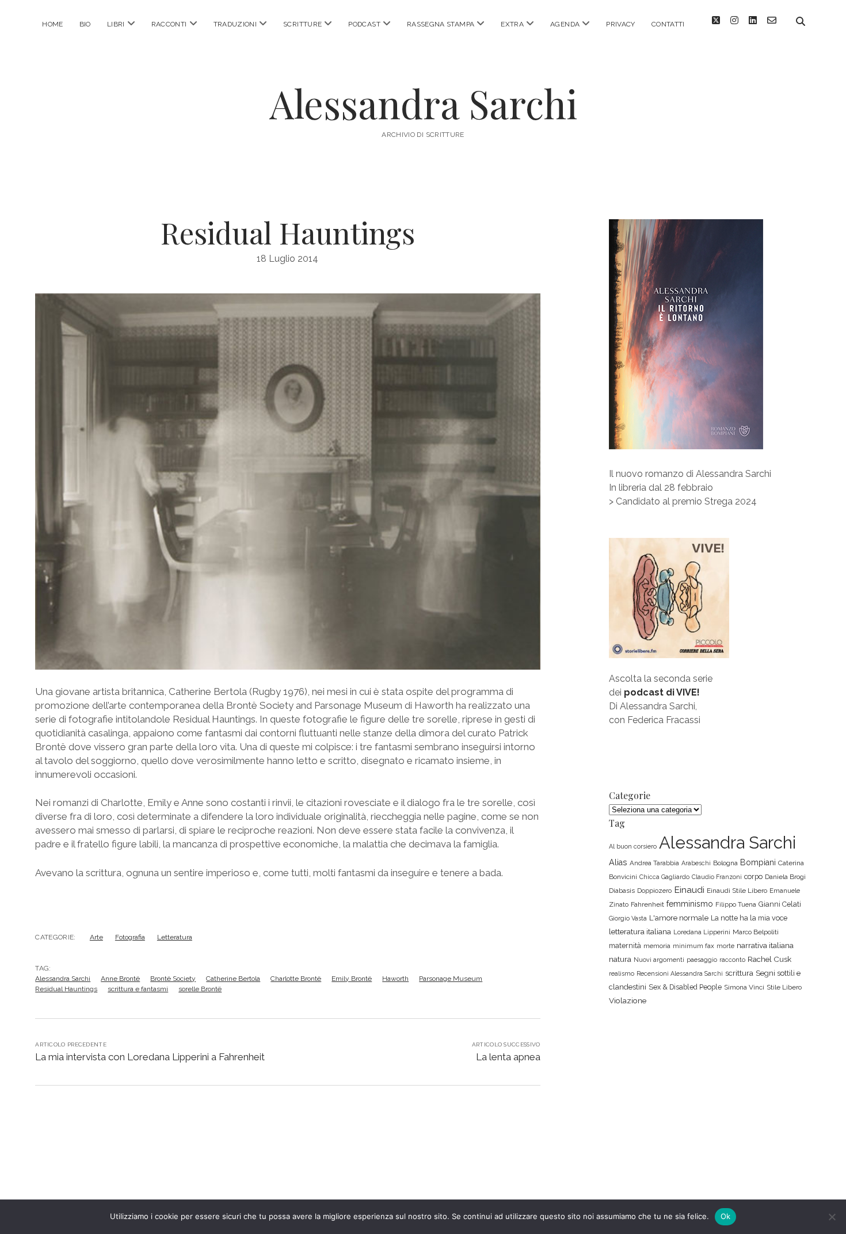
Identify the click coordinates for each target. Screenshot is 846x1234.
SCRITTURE (302, 24)
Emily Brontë (351, 979)
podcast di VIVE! (662, 692)
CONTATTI (668, 24)
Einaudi (689, 889)
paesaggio (702, 959)
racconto (732, 959)
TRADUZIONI (235, 24)
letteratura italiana (640, 931)
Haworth (395, 979)
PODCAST (364, 24)
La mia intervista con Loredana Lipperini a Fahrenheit (150, 1057)
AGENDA (565, 24)
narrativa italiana (765, 945)
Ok (726, 1216)
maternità (625, 945)
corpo (753, 876)
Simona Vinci (744, 987)
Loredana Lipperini (701, 932)
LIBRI (116, 24)
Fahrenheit (647, 904)
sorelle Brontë (200, 989)
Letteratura (174, 937)
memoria (656, 946)
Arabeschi (696, 862)
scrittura (739, 972)
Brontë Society (173, 979)
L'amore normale (678, 918)
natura (620, 959)
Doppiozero (654, 891)
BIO (85, 24)
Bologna (725, 863)
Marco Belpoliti (756, 932)
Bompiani (758, 862)
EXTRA (512, 24)
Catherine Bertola (233, 979)
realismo (621, 973)
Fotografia (130, 937)
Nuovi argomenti (659, 959)
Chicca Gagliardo (664, 876)
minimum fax (693, 946)
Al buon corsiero (633, 846)
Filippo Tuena (735, 904)
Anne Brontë (120, 979)
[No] (831, 1216)
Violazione (627, 1000)
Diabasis (622, 891)
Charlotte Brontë (295, 979)
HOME (52, 24)
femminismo (689, 903)
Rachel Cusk (769, 959)
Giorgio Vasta (628, 918)
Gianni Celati (780, 904)
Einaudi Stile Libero (737, 891)
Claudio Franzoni (717, 876)
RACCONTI (169, 24)
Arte (96, 937)
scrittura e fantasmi (138, 989)
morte (725, 945)
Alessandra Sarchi (423, 103)
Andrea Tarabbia (654, 863)
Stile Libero (784, 987)
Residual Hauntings (66, 989)
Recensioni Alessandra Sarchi (680, 973)
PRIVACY (620, 24)
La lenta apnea (508, 1057)
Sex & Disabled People (685, 987)
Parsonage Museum (450, 979)
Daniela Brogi (785, 877)
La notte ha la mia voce (749, 918)
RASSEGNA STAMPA (440, 24)
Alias (618, 862)
